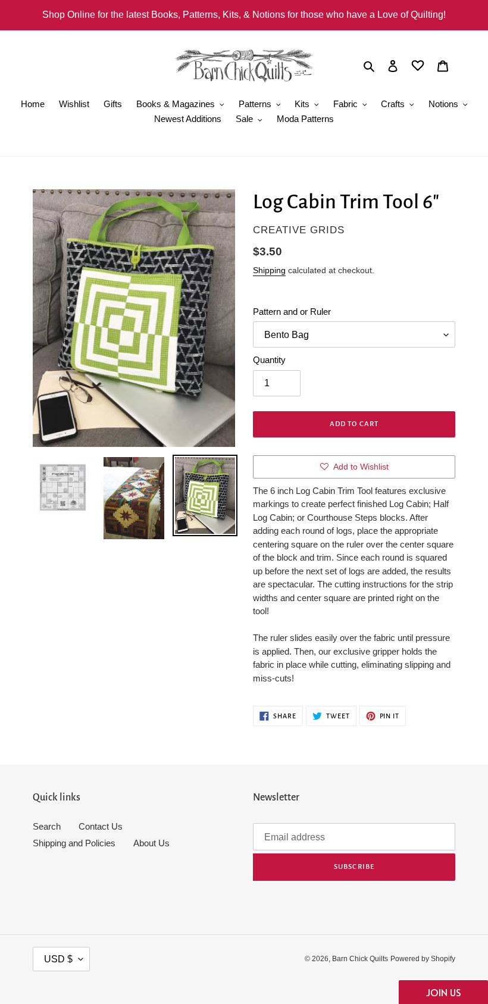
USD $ (58, 959)
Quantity (269, 360)
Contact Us (101, 826)
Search (47, 826)
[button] (443, 992)
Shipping (269, 270)
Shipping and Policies (74, 843)
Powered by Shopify (422, 959)
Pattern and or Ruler (292, 311)
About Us (151, 843)
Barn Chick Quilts (360, 959)
